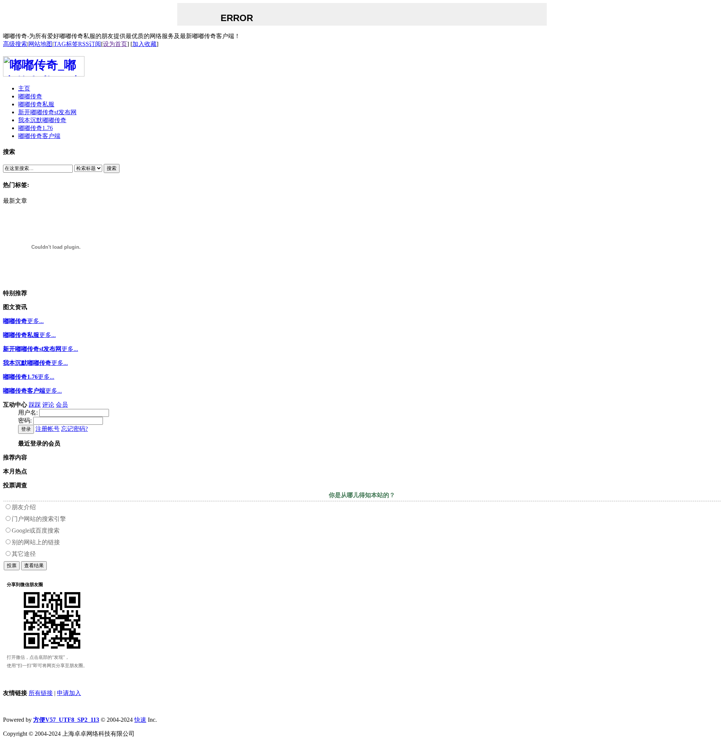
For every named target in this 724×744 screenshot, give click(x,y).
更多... (35, 321)
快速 (140, 719)
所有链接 (41, 693)
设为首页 (115, 44)
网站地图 (40, 44)
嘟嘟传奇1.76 (20, 377)
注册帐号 (47, 429)
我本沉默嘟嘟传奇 (27, 363)
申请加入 (69, 693)
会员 (62, 404)
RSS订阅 (89, 44)
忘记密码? (74, 429)
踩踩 (35, 404)
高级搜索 (15, 44)
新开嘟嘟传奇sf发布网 (32, 349)
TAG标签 (66, 44)
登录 (26, 429)
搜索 (112, 168)
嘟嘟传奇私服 (21, 335)
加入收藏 (144, 44)
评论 (48, 404)
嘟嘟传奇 (15, 321)
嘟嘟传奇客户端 (24, 390)
